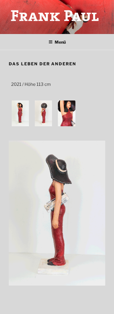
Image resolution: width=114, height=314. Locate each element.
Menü (60, 42)
